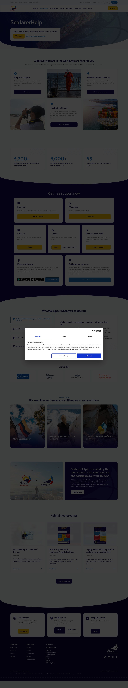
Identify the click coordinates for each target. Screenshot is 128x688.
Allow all (89, 356)
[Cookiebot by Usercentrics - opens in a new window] (93, 331)
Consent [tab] (37, 336)
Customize (62, 356)
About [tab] (90, 336)
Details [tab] (64, 336)
